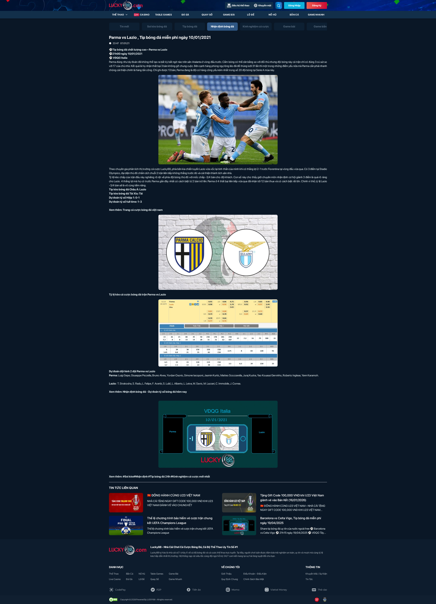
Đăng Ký (316, 5)
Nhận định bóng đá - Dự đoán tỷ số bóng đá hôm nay (155, 391)
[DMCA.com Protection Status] (113, 599)
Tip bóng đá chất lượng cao (129, 49)
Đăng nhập (294, 5)
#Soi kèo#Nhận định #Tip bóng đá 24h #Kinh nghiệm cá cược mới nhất (166, 476)
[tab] (124, 26)
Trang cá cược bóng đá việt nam (143, 209)
